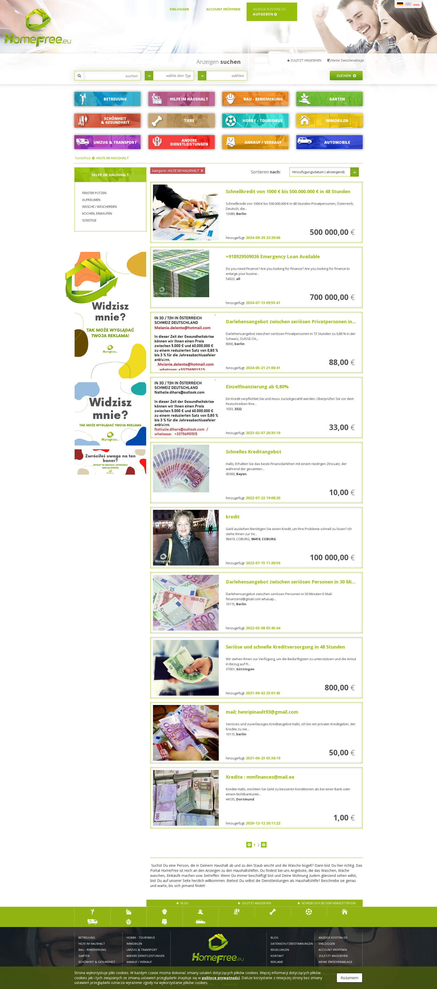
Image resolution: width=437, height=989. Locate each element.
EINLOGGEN (179, 9)
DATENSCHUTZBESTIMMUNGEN (291, 943)
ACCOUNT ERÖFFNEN (223, 9)
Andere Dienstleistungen (145, 956)
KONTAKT (277, 956)
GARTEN (84, 956)
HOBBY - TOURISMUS (141, 937)
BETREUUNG (86, 937)
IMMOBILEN (134, 943)
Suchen (344, 75)
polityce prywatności (221, 977)
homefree (83, 158)
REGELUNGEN (280, 950)
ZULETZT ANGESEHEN (305, 60)
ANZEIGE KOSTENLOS (333, 937)
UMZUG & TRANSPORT (141, 950)
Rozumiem (349, 977)
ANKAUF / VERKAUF (139, 962)
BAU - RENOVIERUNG (92, 950)
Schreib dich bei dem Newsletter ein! (328, 903)
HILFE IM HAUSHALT (112, 158)
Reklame (277, 962)
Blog (184, 903)
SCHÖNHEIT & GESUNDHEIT (96, 962)
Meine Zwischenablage (347, 60)
